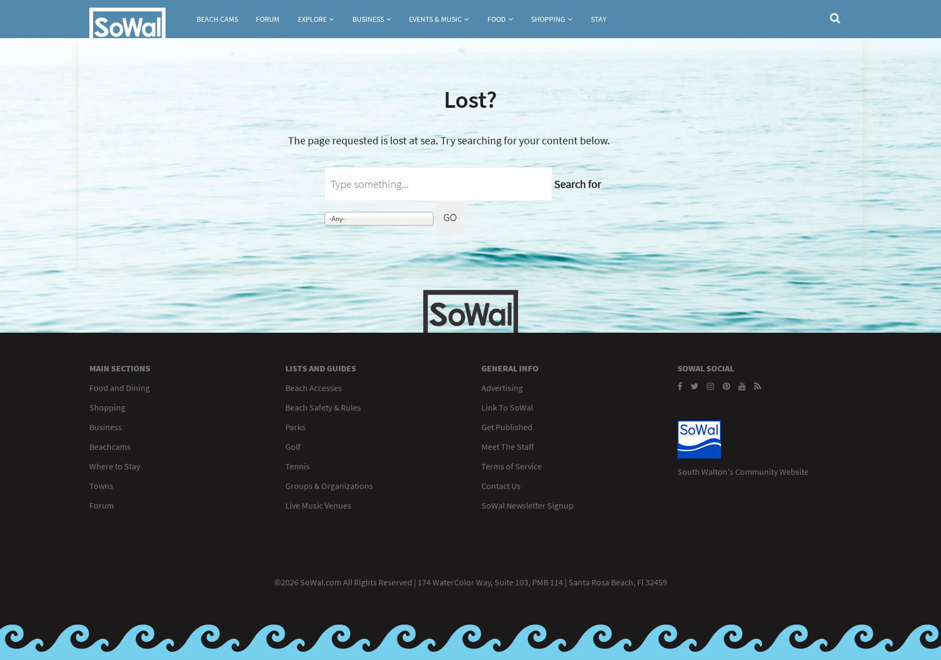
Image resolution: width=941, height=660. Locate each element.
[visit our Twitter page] (695, 386)
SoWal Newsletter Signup (527, 505)
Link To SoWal (507, 407)
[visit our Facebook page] (679, 386)
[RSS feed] (757, 386)
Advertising (502, 387)
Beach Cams (217, 19)
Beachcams (110, 446)
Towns (101, 485)
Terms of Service (511, 466)
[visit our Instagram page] (710, 386)
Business (368, 19)
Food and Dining (119, 387)
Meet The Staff (507, 446)
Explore (312, 19)
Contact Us (501, 485)
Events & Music (435, 19)
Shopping (548, 19)
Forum (267, 19)
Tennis (297, 466)
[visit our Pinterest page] (726, 386)
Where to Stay (114, 466)
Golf (293, 446)
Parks (295, 426)
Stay (599, 19)
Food (496, 19)
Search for (577, 184)
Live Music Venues (318, 505)
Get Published (507, 426)
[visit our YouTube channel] (742, 386)
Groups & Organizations (329, 485)
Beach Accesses (313, 387)
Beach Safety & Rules (323, 407)
